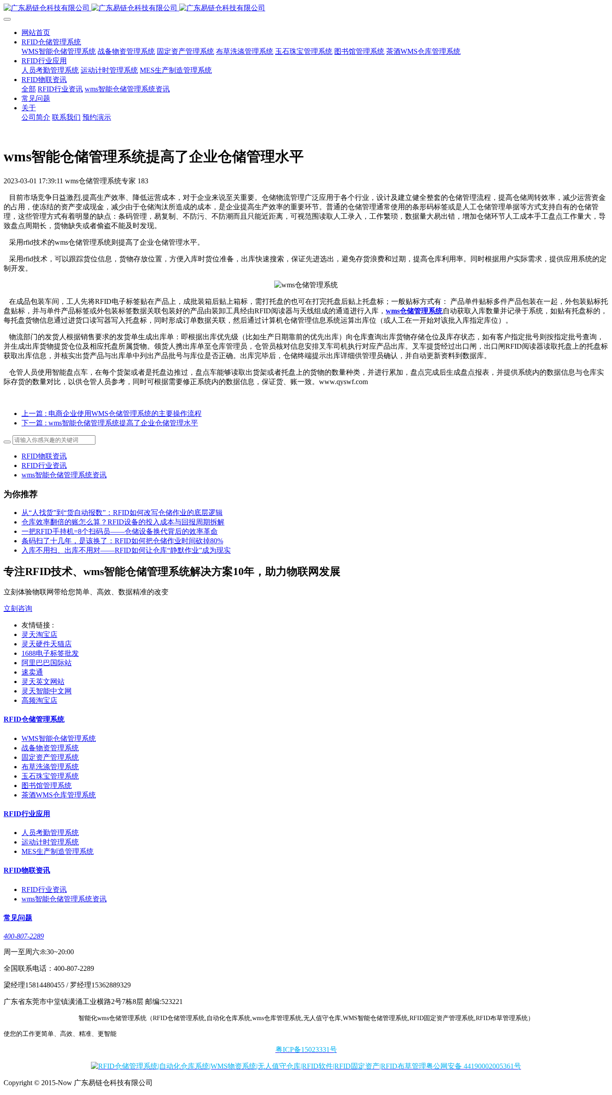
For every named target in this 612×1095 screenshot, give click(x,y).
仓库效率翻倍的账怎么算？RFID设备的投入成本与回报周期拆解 (123, 522)
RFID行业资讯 (44, 465)
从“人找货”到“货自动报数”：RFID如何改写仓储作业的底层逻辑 (122, 512)
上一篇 (112, 413)
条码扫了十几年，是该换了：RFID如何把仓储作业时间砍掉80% (122, 541)
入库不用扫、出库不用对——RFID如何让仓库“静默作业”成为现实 (126, 550)
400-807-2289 (24, 936)
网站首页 (36, 32)
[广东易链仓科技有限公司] (306, 8)
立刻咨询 (18, 608)
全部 (29, 89)
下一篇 (110, 423)
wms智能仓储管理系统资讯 (64, 475)
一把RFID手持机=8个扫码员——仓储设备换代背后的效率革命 (120, 531)
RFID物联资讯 (44, 456)
